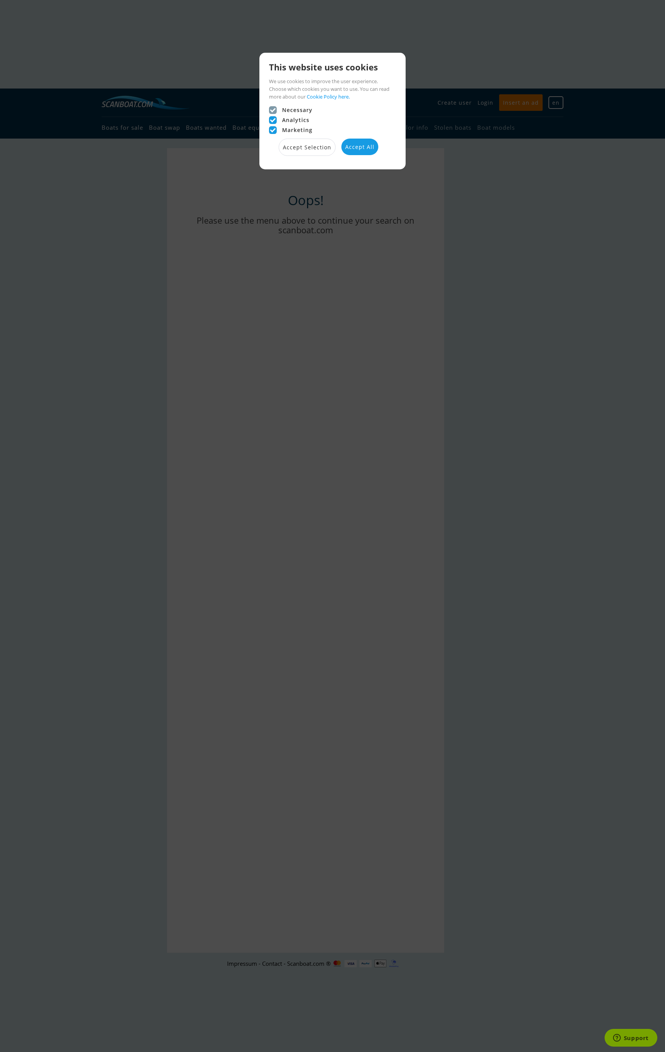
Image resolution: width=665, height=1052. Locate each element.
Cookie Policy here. (328, 96)
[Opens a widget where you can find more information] (630, 1038)
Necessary (297, 110)
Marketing (297, 130)
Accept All (359, 147)
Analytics (295, 120)
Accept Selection (307, 147)
